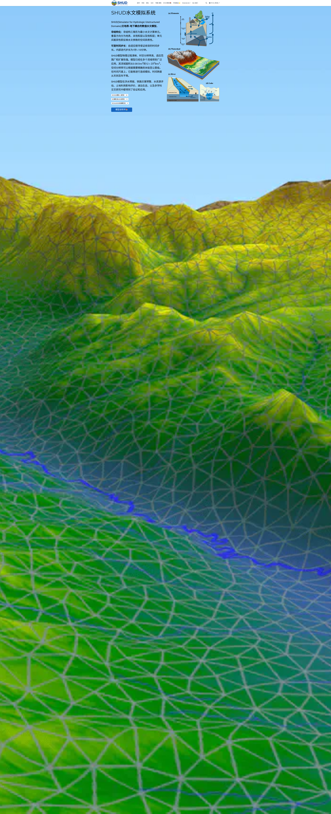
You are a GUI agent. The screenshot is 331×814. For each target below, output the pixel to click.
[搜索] (206, 3)
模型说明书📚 (122, 109)
